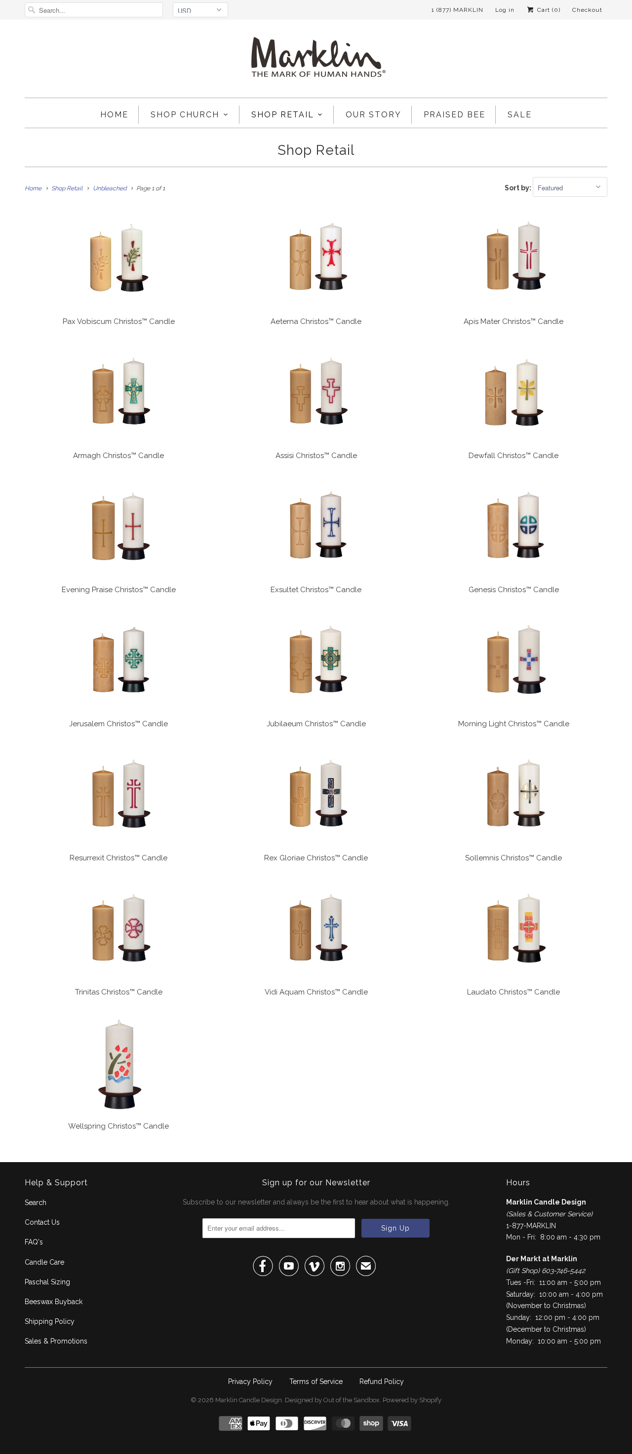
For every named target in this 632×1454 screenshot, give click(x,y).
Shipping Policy (50, 1321)
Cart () (547, 9)
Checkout (587, 9)
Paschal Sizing (47, 1282)
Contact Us (42, 1222)
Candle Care (44, 1262)
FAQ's (34, 1242)
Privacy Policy (250, 1381)
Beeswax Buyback (53, 1302)
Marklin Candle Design (248, 1400)
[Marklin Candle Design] (316, 61)
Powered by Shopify (412, 1400)
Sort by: (519, 188)
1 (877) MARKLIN (457, 9)
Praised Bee (454, 114)
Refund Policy (381, 1381)
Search (35, 1202)
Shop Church (185, 114)
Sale (520, 114)
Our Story (373, 114)
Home (114, 114)
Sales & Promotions (56, 1341)
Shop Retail (282, 114)
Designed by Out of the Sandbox (332, 1400)
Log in (504, 9)
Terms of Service (316, 1381)
